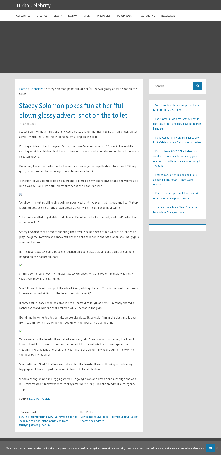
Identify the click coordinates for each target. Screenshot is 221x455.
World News (124, 15)
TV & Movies (103, 15)
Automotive (148, 15)
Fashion (72, 15)
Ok (211, 448)
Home (23, 89)
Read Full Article (39, 398)
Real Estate (168, 15)
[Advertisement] (110, 47)
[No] (216, 448)
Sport (87, 15)
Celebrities (23, 15)
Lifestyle (41, 15)
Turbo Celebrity (33, 5)
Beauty (58, 15)
